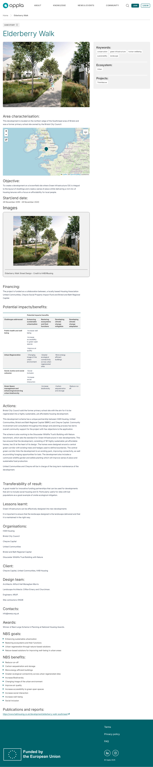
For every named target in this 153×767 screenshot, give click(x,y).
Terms (107, 727)
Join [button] (135, 6)
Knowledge (59, 5)
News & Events (86, 5)
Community (112, 5)
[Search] (127, 6)
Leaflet (64, 174)
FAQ (106, 741)
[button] (46, 149)
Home (5, 15)
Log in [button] (145, 6)
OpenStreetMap (75, 174)
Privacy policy (112, 734)
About (37, 5)
